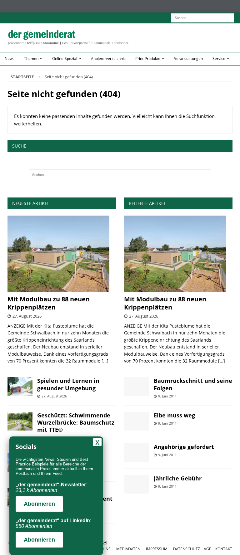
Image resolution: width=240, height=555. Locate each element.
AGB (208, 549)
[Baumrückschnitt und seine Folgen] (136, 386)
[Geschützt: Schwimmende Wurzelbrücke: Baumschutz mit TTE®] (20, 421)
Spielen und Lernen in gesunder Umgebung (68, 384)
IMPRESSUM (157, 549)
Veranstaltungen (188, 58)
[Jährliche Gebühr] (136, 484)
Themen (31, 58)
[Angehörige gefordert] (136, 452)
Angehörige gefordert (184, 446)
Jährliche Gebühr (178, 478)
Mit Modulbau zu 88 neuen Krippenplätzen (49, 303)
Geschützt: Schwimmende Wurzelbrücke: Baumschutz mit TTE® (75, 422)
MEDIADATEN (128, 549)
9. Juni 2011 (167, 396)
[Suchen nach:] (202, 17)
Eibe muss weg (174, 415)
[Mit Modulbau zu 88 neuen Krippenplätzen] (62, 254)
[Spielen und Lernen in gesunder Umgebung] (20, 386)
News (9, 58)
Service (218, 58)
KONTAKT (223, 549)
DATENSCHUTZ (186, 549)
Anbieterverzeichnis (108, 58)
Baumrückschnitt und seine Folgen (193, 384)
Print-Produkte (147, 58)
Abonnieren (39, 504)
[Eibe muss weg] (136, 421)
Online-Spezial (64, 58)
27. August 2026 (27, 316)
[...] (105, 361)
